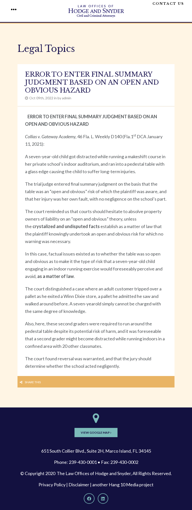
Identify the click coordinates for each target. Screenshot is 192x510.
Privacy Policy (52, 484)
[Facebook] (89, 498)
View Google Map (95, 432)
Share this (33, 382)
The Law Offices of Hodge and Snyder (94, 473)
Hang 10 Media (123, 484)
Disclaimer (78, 484)
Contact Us (168, 3)
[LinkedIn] (103, 498)
